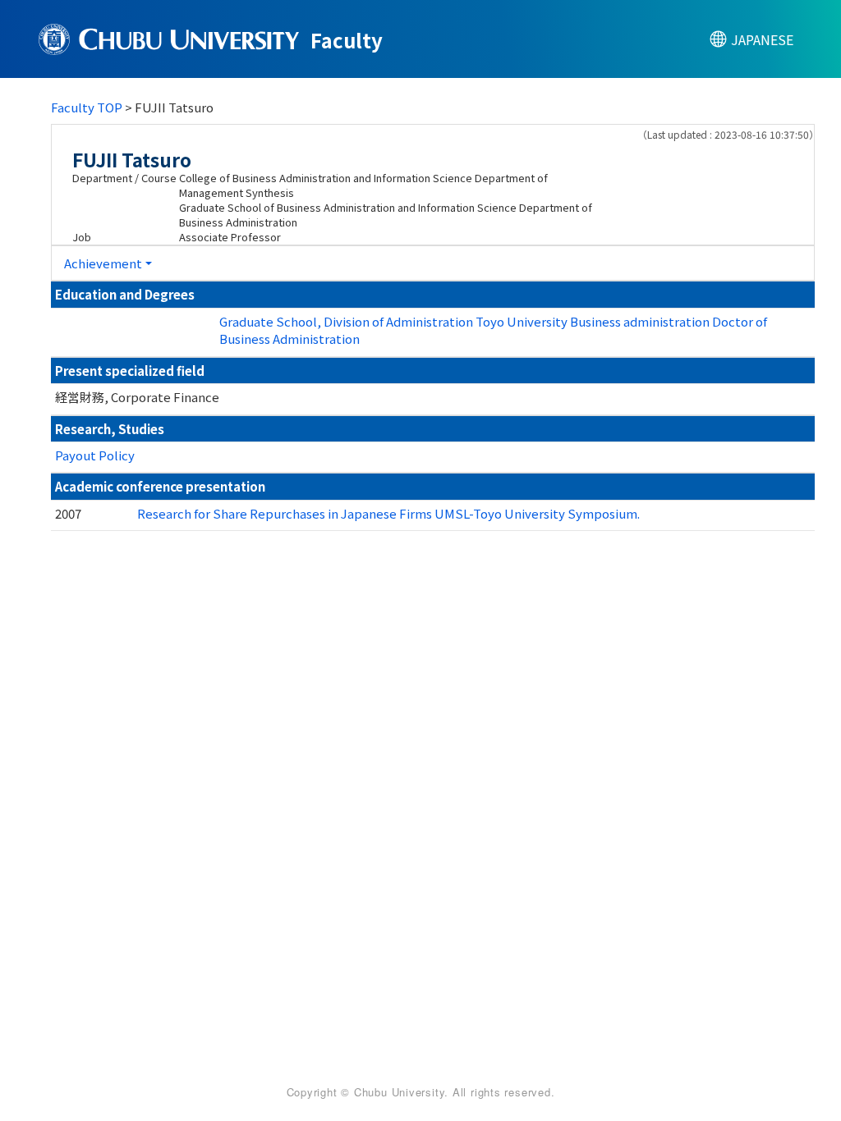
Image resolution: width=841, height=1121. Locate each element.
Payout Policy (95, 455)
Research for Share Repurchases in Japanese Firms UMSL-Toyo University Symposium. (388, 513)
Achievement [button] (103, 263)
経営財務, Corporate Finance (137, 396)
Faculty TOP (86, 107)
